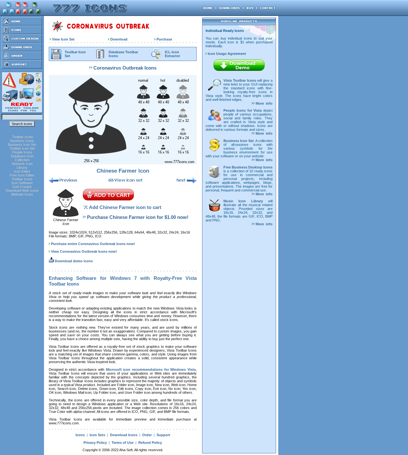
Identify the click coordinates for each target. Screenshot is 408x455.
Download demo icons (73, 261)
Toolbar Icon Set (22, 148)
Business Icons (22, 141)
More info (264, 103)
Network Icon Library (22, 165)
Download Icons (123, 435)
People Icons (22, 152)
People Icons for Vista (242, 110)
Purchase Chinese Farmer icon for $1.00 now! (137, 217)
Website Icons (22, 194)
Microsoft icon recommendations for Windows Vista (151, 369)
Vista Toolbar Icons (239, 80)
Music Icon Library (243, 201)
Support (163, 435)
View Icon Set (63, 39)
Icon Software (22, 183)
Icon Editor (22, 171)
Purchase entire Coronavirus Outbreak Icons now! (93, 244)
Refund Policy (150, 442)
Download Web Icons (22, 190)
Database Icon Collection (22, 158)
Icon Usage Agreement (226, 54)
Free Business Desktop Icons (248, 167)
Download (118, 39)
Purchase (164, 39)
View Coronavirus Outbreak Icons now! (84, 251)
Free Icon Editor (22, 175)
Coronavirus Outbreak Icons (125, 68)
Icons (80, 435)
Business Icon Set (22, 144)
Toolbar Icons (22, 137)
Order (147, 435)
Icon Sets (97, 435)
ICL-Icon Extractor (172, 54)
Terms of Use (123, 442)
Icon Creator (22, 187)
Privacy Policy (95, 442)
